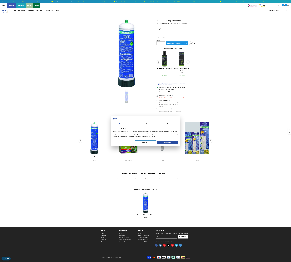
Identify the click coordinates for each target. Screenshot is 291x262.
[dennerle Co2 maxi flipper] (197, 138)
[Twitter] (176, 245)
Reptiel (29, 5)
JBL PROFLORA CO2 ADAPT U (128, 156)
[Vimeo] (180, 245)
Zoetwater (20, 5)
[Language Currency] (288, 5)
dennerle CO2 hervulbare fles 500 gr (162, 156)
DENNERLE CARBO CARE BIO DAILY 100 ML (181, 69)
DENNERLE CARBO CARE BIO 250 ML (164, 68)
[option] (126, 53)
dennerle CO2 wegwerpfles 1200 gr (94, 156)
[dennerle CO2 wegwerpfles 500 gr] (145, 202)
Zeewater (11, 5)
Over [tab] (168, 123)
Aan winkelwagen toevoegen (177, 43)
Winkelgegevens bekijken (165, 91)
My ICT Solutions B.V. (116, 257)
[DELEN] (194, 43)
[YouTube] (172, 245)
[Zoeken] (287, 10)
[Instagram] (160, 245)
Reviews (162, 173)
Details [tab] (145, 123)
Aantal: (158, 40)
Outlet (37, 5)
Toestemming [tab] (122, 123)
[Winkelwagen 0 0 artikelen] (285, 5)
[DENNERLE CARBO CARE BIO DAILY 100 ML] (182, 59)
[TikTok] (168, 245)
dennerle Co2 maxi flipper (197, 156)
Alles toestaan (167, 142)
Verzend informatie (148, 173)
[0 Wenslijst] (282, 5)
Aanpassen (144, 142)
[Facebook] (156, 245)
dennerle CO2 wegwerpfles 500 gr (145, 214)
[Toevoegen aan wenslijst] (191, 43)
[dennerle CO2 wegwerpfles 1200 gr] (94, 138)
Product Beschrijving (129, 173)
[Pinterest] (164, 245)
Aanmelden (182, 237)
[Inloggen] (279, 5)
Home (3, 5)
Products (108, 16)
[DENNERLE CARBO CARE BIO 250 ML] (164, 59)
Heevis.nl (103, 257)
